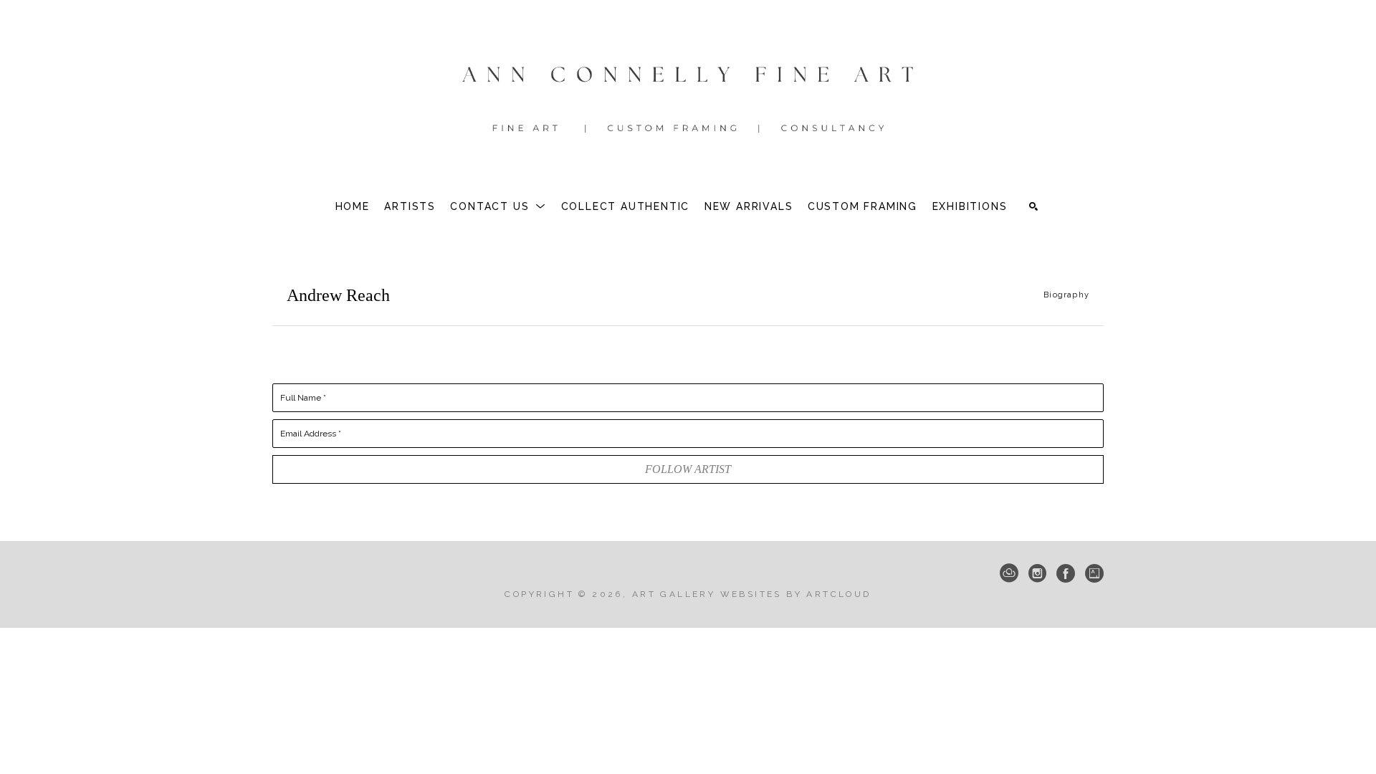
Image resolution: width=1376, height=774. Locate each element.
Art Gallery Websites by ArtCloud (751, 594)
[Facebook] (1065, 573)
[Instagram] (1037, 573)
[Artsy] (1094, 573)
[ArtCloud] (1009, 573)
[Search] (1033, 206)
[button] (498, 206)
